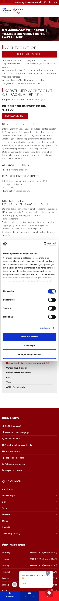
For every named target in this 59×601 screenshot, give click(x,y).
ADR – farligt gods (15, 387)
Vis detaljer (45, 328)
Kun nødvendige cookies (29, 354)
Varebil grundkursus (16, 367)
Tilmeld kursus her (29, 54)
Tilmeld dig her (15, 115)
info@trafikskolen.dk (22, 445)
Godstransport (9, 495)
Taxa (8, 382)
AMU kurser (8, 489)
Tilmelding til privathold (25, 2)
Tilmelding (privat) (11, 533)
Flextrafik (7, 515)
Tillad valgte (29, 345)
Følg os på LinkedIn (14, 470)
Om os (5, 521)
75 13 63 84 (14, 439)
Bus (8, 377)
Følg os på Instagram (15, 464)
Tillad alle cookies (29, 337)
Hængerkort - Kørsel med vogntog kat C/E (27, 363)
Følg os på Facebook (14, 457)
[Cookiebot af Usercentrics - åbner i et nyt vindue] (44, 244)
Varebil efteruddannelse (18, 372)
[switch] (52, 300)
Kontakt (6, 527)
